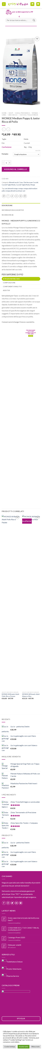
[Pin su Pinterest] (21, 196)
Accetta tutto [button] (23, 1047)
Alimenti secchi (14, 182)
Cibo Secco (12, 115)
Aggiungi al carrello (15, 169)
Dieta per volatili (14, 945)
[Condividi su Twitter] (12, 196)
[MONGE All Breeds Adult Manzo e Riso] (31, 602)
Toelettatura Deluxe (15, 961)
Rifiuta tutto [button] (36, 1047)
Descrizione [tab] (7, 205)
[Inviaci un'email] (16, 903)
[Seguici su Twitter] (12, 903)
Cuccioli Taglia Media (29, 115)
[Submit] (34, 20)
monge (20, 188)
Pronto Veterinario (14, 969)
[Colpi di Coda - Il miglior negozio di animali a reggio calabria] (18, 4)
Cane (4, 115)
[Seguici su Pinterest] (21, 903)
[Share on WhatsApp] (4, 196)
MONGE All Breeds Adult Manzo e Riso (31, 695)
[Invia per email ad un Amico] (16, 196)
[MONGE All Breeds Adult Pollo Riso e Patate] (11, 602)
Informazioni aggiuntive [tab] (13, 210)
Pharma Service (13, 976)
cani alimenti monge (11, 188)
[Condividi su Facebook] (8, 196)
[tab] (21, 279)
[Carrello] (32, 4)
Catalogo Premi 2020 (16, 937)
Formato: (5, 154)
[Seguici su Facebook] (4, 903)
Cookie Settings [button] (9, 1047)
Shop (11, 113)
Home (4, 113)
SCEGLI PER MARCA (22, 113)
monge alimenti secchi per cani (15, 191)
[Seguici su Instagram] (8, 903)
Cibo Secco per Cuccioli (30, 182)
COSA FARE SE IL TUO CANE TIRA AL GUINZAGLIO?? (23, 929)
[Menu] (4, 4)
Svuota (37, 150)
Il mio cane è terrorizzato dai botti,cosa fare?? (23, 919)
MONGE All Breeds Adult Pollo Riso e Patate (10, 695)
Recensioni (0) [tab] (7, 215)
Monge (35, 113)
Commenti (12, 947)
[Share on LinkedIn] (25, 196)
